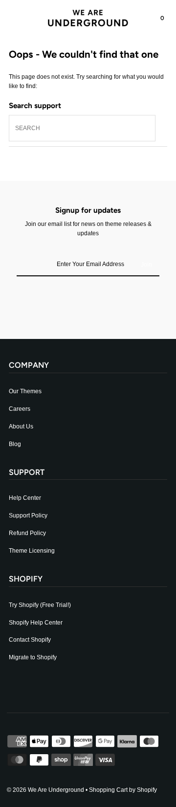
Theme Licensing (32, 550)
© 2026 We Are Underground (45, 789)
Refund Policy (27, 533)
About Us (21, 426)
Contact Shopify (30, 639)
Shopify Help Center (36, 622)
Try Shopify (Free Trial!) (40, 605)
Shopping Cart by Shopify (123, 789)
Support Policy (28, 515)
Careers (19, 408)
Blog (15, 444)
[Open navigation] (21, 18)
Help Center (25, 497)
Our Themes (25, 391)
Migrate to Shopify (33, 657)
